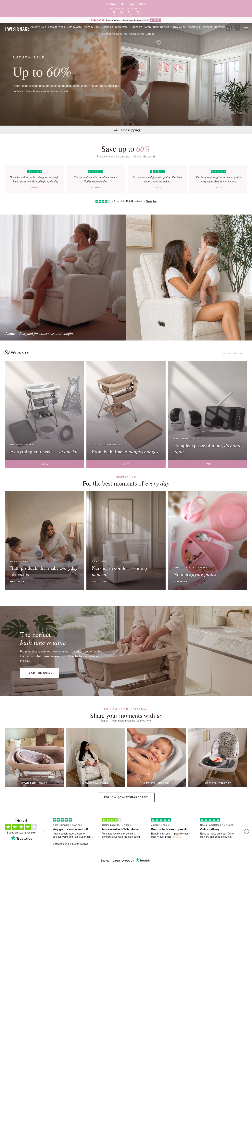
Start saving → (235, 353)
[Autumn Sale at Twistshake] (126, 74)
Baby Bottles (161, 27)
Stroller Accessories (114, 33)
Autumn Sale (38, 27)
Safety (147, 27)
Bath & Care (74, 27)
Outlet (150, 33)
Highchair (136, 27)
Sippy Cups (178, 27)
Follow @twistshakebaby (126, 797)
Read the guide (40, 673)
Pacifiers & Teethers (199, 27)
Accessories (136, 33)
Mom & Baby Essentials (98, 27)
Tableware (121, 27)
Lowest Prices (56, 27)
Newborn (220, 27)
